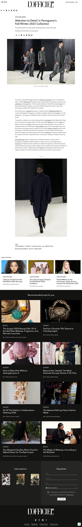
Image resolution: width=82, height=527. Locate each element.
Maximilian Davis (54, 111)
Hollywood (27, 102)
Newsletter (34, 524)
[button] (65, 197)
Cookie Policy (54, 524)
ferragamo (38, 249)
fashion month (52, 128)
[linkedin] (9, 10)
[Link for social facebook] (39, 520)
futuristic (17, 143)
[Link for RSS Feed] (46, 520)
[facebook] (4, 10)
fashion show (36, 246)
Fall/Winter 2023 (47, 246)
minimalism (47, 120)
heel (60, 104)
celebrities (18, 104)
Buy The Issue (70, 2)
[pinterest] (6, 10)
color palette (40, 126)
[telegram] (16, 10)
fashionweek (19, 246)
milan (31, 249)
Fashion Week (20, 17)
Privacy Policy (70, 495)
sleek (58, 113)
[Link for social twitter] (36, 520)
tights (41, 148)
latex (29, 124)
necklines (48, 132)
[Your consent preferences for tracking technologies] (79, 524)
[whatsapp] (14, 10)
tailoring (50, 122)
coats (60, 122)
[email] (1, 10)
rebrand (28, 111)
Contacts (26, 524)
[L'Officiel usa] (41, 4)
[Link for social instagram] (43, 520)
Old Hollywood (19, 139)
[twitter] (11, 10)
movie (26, 104)
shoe (31, 100)
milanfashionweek (21, 249)
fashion (27, 246)
